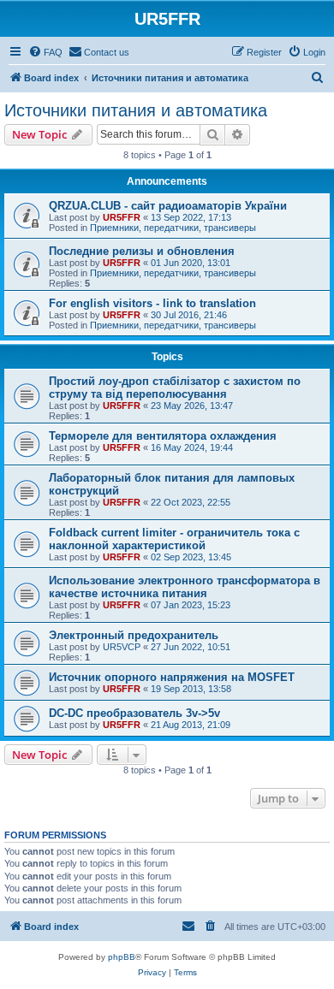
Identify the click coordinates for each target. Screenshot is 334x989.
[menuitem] (45, 52)
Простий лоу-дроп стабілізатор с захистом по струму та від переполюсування (175, 387)
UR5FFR (121, 217)
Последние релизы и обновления (142, 251)
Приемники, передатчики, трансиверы (173, 227)
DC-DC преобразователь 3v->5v (134, 713)
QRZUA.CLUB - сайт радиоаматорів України (168, 205)
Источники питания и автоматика (135, 110)
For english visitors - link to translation (152, 303)
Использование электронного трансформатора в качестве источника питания (184, 587)
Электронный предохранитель (133, 635)
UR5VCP (121, 647)
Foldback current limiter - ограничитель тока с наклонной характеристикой (174, 539)
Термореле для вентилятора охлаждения (163, 435)
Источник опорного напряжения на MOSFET (172, 677)
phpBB (121, 957)
